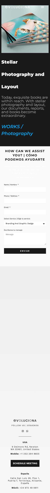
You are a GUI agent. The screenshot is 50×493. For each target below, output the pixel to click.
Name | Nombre (10, 185)
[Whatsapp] (27, 431)
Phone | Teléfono (11, 196)
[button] (42, 7)
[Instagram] (23, 431)
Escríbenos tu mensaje (13, 230)
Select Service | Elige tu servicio (17, 219)
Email (6, 207)
